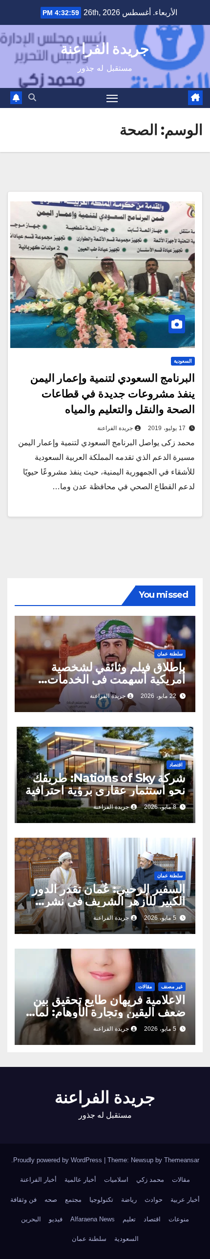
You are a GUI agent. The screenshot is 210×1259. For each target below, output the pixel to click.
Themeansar (181, 1160)
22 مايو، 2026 (158, 696)
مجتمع (73, 1199)
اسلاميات (116, 1179)
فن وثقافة (23, 1199)
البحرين (31, 1219)
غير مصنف (172, 986)
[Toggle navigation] (112, 98)
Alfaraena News (92, 1219)
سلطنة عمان (170, 653)
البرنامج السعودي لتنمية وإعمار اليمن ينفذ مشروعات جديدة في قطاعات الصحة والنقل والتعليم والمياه (112, 393)
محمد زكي (150, 1179)
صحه (50, 1199)
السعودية (183, 361)
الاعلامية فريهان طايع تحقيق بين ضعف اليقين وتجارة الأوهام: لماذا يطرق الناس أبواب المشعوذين (106, 1012)
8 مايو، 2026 (160, 806)
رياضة (129, 1199)
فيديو (56, 1219)
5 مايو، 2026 (160, 917)
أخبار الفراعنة (38, 1179)
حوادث (154, 1199)
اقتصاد (176, 764)
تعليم (129, 1219)
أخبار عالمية (80, 1179)
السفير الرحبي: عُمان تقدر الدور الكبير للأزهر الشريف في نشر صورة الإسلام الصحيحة (109, 901)
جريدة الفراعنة (105, 49)
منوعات (178, 1219)
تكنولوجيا (101, 1199)
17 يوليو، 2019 (167, 428)
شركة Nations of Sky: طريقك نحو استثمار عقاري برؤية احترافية (105, 784)
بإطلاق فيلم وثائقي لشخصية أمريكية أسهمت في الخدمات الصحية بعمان (116, 679)
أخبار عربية (185, 1199)
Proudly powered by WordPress (58, 1160)
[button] (32, 97)
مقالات (145, 986)
